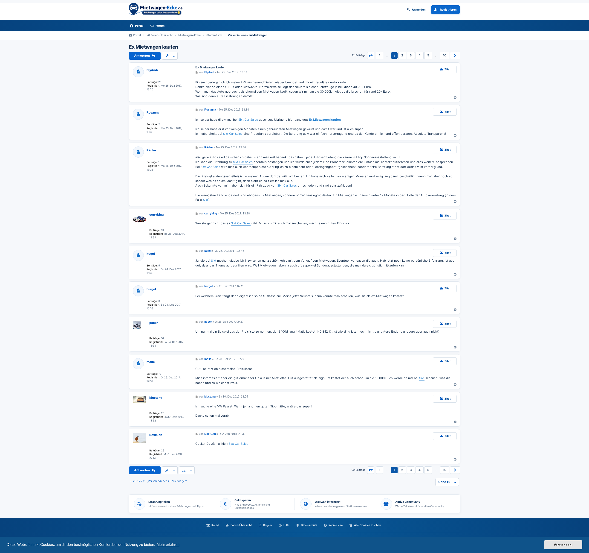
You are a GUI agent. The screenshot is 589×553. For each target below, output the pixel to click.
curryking (156, 214)
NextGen (155, 435)
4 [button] (420, 55)
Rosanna (153, 112)
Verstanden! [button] (563, 545)
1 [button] (379, 55)
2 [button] (402, 55)
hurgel (151, 289)
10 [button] (444, 55)
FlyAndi (152, 70)
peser (153, 323)
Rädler (151, 150)
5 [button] (428, 55)
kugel (151, 253)
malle (151, 362)
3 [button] (411, 55)
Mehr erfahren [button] (168, 545)
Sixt (205, 200)
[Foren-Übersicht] (157, 9)
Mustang (155, 397)
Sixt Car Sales (248, 119)
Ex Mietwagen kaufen (153, 47)
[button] (370, 55)
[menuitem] (138, 25)
